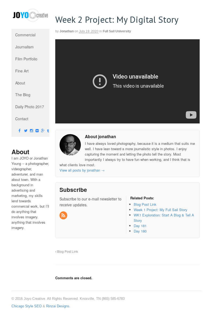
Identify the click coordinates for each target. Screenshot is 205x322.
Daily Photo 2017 (29, 106)
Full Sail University (117, 31)
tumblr (44, 131)
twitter (21, 131)
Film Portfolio (26, 58)
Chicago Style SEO (26, 306)
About (20, 83)
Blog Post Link (67, 251)
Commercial (25, 34)
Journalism (24, 46)
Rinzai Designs (57, 306)
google (38, 131)
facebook (15, 131)
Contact (21, 118)
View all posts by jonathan (82, 170)
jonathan (67, 31)
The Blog (22, 94)
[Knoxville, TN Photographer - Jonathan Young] (30, 19)
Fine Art (22, 70)
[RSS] (64, 215)
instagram (26, 131)
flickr (32, 131)
